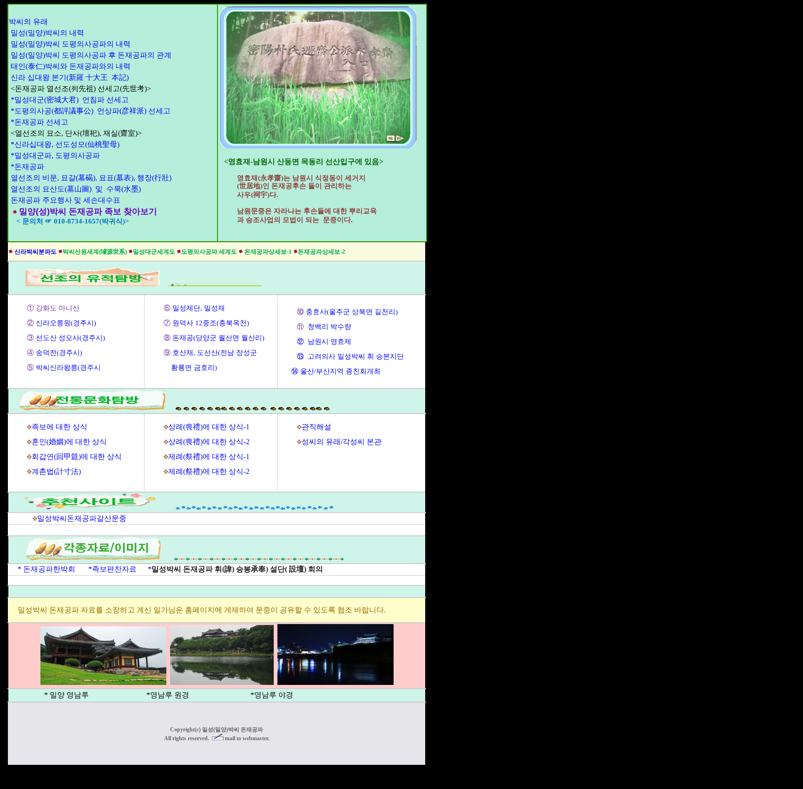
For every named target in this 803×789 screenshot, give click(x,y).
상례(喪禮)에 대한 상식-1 (209, 427)
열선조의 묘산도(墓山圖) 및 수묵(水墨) (76, 189)
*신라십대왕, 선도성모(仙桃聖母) (65, 144)
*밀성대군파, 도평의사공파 (55, 155)
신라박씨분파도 (35, 251)
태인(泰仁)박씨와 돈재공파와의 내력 (71, 66)
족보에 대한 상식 (59, 427)
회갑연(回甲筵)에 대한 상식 (77, 456)
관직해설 (316, 427)
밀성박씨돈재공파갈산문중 (81, 518)
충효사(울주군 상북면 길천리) (353, 312)
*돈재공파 (27, 167)
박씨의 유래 (28, 22)
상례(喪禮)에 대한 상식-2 (209, 442)
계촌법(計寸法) (56, 471)
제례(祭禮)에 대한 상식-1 (209, 456)
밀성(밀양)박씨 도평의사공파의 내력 (71, 44)
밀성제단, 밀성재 (198, 308)
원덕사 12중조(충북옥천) (210, 323)
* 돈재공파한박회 (43, 569)
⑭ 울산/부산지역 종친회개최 (336, 371)
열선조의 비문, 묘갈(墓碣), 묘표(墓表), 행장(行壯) (91, 178)
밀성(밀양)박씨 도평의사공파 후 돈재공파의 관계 (91, 55)
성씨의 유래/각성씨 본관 (342, 442)
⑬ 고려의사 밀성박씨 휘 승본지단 (350, 356)
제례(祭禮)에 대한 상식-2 (209, 471)
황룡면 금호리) (190, 367)
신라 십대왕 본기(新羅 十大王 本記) (70, 77)
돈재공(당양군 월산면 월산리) (218, 338)
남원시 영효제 (329, 341)
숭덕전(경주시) (59, 352)
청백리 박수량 (328, 326)
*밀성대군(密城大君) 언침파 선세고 (70, 100)
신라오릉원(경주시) (66, 323)
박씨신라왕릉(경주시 (68, 367)
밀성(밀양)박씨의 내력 (47, 33)
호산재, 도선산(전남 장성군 (214, 352)
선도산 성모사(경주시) (70, 338)
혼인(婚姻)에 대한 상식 (69, 442)
